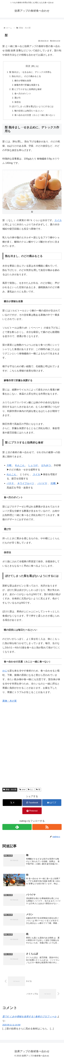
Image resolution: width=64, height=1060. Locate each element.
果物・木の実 (9, 701)
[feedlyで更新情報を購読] (17, 827)
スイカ (58, 220)
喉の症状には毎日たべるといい (29, 111)
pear (23, 789)
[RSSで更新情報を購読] (47, 827)
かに (4, 670)
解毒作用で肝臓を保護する (26, 85)
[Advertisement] (32, 748)
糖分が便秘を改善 (22, 80)
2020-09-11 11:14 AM (11, 1025)
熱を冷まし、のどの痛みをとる (26, 76)
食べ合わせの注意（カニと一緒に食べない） (35, 115)
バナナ (10, 483)
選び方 (17, 98)
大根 (9, 465)
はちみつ (46, 465)
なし (32, 789)
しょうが (33, 465)
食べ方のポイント (22, 93)
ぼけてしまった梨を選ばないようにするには (32, 106)
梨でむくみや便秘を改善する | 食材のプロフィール (29, 1016)
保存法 (17, 102)
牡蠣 (53, 483)
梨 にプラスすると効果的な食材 (27, 89)
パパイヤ (42, 483)
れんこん (20, 465)
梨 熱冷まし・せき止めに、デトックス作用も (30, 72)
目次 (28, 66)
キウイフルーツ (25, 483)
